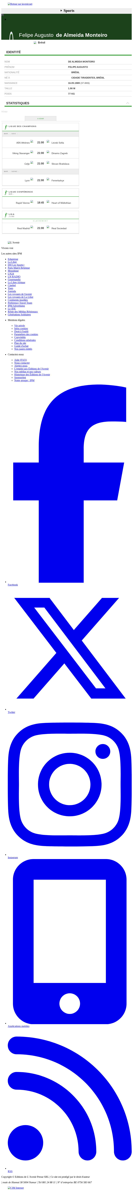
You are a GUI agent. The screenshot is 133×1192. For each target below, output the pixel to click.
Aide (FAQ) (20, 360)
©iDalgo (4, 112)
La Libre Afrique (16, 282)
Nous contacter (22, 362)
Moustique (13, 270)
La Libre (12, 262)
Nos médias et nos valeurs (27, 371)
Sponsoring (20, 377)
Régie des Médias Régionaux (23, 311)
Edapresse (13, 259)
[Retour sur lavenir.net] (66, 4)
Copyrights (20, 337)
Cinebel (12, 285)
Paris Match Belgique (19, 267)
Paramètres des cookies (26, 334)
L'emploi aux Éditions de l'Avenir (31, 368)
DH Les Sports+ (16, 265)
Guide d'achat (21, 346)
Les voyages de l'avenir (20, 294)
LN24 (11, 273)
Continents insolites (18, 300)
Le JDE (12, 308)
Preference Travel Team (20, 302)
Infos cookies (21, 328)
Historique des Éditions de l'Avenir (32, 374)
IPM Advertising (16, 305)
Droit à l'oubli (21, 331)
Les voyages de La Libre (20, 297)
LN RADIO (14, 276)
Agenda (12, 291)
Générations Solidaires (19, 314)
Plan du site (20, 343)
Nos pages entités (23, 349)
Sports (69, 10)
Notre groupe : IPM (24, 380)
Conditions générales (25, 340)
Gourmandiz (14, 279)
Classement (40, 221)
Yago (10, 288)
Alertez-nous (20, 365)
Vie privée (19, 325)
